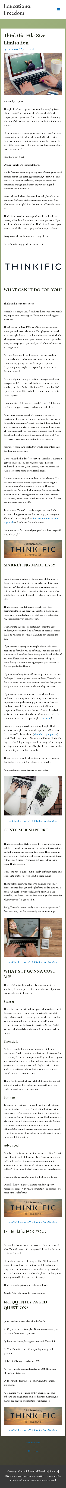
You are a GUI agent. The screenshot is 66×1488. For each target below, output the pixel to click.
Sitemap (53, 1471)
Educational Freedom (18, 9)
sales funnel (45, 718)
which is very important (45, 734)
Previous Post (33, 1443)
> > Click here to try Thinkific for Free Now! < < (33, 821)
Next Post (33, 1451)
